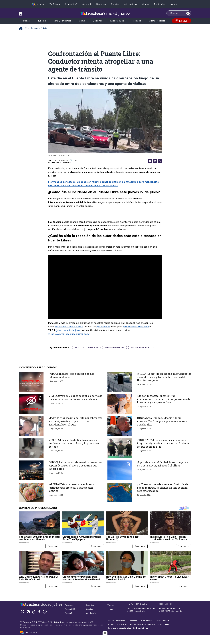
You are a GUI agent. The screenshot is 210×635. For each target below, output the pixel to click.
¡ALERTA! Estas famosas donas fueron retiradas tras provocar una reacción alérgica (71, 487)
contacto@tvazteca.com (170, 608)
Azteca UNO (71, 4)
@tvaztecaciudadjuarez (136, 326)
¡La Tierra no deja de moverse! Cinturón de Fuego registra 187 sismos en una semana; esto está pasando (162, 487)
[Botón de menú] (20, 14)
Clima (82, 20)
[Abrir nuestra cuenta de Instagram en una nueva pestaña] (28, 612)
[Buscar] (188, 13)
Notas (78, 347)
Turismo (42, 20)
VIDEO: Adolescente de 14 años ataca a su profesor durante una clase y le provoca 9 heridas (73, 443)
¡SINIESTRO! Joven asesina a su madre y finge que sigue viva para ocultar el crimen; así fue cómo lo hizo (163, 443)
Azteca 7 (86, 4)
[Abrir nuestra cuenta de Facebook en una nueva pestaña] (39, 612)
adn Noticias (130, 4)
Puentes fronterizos (114, 347)
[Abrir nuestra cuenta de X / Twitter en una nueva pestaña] (22, 612)
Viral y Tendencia (62, 20)
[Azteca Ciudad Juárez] (105, 13)
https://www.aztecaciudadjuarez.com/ (68, 333)
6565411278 (164, 611)
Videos (145, 4)
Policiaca (136, 20)
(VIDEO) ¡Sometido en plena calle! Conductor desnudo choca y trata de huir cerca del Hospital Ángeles (164, 377)
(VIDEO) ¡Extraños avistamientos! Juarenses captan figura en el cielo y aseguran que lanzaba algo (75, 465)
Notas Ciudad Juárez (141, 347)
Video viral (93, 347)
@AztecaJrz (103, 326)
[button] (105, 633)
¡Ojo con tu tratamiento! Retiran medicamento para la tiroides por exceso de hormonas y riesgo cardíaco (163, 399)
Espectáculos (117, 20)
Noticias (115, 4)
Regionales (159, 4)
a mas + (174, 4)
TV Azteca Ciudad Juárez (69, 326)
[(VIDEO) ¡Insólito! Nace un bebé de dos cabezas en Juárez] (31, 382)
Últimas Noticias (157, 20)
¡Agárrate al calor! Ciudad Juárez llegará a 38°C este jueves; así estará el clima (162, 463)
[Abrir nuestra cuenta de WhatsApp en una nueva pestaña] (45, 612)
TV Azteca (55, 4)
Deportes (101, 4)
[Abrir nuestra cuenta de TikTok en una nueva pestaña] (34, 612)
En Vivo (183, 20)
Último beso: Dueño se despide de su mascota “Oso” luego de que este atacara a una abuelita (162, 421)
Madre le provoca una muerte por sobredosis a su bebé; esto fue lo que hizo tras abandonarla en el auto (75, 421)
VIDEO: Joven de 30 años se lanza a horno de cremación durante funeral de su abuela (75, 397)
